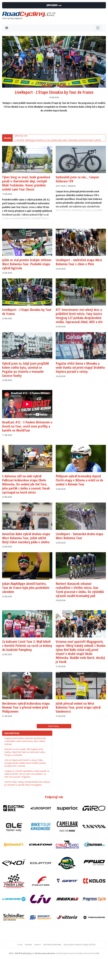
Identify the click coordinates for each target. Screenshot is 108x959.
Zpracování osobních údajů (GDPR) (79, 944)
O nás (19, 944)
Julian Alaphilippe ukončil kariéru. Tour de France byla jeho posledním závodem (25, 587)
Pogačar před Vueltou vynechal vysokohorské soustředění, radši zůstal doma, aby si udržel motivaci (25, 741)
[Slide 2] (49, 86)
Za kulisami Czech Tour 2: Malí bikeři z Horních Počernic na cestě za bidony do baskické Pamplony (27, 645)
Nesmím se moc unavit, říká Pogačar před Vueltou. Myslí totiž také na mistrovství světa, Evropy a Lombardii (24, 752)
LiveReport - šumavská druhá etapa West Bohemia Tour (79, 536)
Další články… (54, 726)
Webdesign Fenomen (66, 953)
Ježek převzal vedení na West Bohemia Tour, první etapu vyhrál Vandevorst (78, 707)
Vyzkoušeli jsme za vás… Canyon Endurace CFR (77, 179)
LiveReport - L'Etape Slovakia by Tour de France (54, 92)
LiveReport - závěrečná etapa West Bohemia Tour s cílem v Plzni (79, 262)
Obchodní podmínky (52, 944)
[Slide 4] (59, 86)
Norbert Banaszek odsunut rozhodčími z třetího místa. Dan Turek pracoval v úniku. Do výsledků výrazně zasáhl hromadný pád (80, 589)
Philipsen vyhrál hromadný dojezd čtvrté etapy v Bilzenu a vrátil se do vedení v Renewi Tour (79, 480)
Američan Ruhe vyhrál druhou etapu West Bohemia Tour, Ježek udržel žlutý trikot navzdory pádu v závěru (26, 538)
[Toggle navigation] (98, 28)
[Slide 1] (44, 86)
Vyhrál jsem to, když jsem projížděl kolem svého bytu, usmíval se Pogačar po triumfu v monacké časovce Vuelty (25, 369)
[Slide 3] (54, 86)
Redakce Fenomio (86, 953)
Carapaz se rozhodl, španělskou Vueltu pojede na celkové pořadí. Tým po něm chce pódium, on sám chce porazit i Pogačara (26, 774)
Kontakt (28, 944)
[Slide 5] (64, 86)
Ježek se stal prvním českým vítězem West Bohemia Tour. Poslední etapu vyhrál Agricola (26, 264)
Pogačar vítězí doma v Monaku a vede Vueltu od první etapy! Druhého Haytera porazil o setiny (80, 367)
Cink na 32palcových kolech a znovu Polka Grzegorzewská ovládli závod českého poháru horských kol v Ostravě (25, 763)
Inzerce (37, 944)
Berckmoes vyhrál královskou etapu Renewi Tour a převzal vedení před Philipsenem (26, 707)
